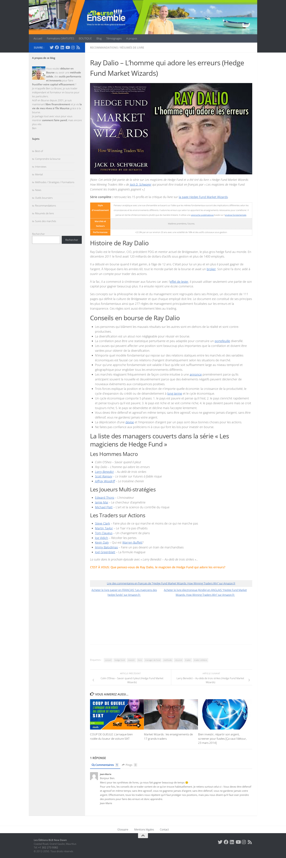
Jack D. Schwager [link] (140, 184)
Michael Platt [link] (104, 507)
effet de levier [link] (179, 282)
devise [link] (129, 422)
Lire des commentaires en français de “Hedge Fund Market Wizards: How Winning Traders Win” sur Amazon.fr (171, 583)
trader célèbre (200, 660)
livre (140, 660)
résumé (178, 660)
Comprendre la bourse (47, 158)
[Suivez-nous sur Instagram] (73, 47)
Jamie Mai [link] (101, 502)
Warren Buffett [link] (132, 542)
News (38, 190)
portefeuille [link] (222, 341)
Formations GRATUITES (60, 38)
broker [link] (211, 269)
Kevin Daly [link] (102, 542)
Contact (164, 829)
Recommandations (104, 47)
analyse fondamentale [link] (235, 215)
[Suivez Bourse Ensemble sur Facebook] (57, 47)
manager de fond (152, 660)
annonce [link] (196, 374)
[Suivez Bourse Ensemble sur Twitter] (52, 47)
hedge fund (120, 660)
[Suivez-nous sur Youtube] (68, 47)
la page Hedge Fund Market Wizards (203, 197)
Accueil (38, 38)
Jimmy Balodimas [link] (106, 547)
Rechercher (38, 234)
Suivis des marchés (45, 221)
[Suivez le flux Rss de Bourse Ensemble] (78, 47)
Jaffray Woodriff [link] (105, 481)
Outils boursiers (44, 197)
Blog (99, 38)
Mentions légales (144, 829)
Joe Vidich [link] (101, 538)
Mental (39, 174)
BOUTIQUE (85, 38)
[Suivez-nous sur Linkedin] (62, 47)
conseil (108, 660)
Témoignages (114, 38)
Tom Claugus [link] (103, 533)
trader (188, 660)
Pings (131, 765)
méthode (168, 660)
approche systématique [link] (202, 215)
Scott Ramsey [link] (103, 476)
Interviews (40, 166)
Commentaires (106, 765)
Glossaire (122, 829)
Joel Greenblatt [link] (105, 552)
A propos (131, 38)
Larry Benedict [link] (104, 472)
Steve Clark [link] (102, 523)
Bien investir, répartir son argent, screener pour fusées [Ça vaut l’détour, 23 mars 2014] (222, 738)
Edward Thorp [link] (104, 498)
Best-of (39, 151)
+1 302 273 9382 (48, 847)
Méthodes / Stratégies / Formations (54, 182)
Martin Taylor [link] (104, 528)
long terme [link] (174, 393)
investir (131, 660)
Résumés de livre (132, 47)
